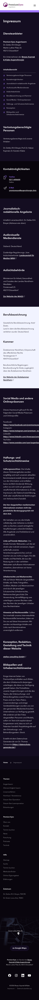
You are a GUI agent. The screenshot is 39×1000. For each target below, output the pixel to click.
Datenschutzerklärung (24, 988)
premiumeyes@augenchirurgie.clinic (22, 190)
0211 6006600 (14, 180)
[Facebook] (9, 975)
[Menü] (34, 5)
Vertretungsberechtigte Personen (19, 75)
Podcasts (6, 841)
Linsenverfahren (9, 792)
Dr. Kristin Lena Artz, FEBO (13, 898)
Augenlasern (8, 784)
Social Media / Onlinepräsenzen (18, 100)
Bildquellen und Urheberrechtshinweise (15, 113)
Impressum (17, 763)
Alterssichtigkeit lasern (11, 788)
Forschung (7, 838)
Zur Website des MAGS (13, 296)
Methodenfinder (9, 872)
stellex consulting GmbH (13, 657)
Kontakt (6, 826)
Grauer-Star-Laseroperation (13, 803)
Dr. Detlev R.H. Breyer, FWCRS (14, 894)
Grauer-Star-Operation (11, 800)
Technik (6, 845)
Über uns (6, 822)
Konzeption (10, 108)
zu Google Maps (20, 948)
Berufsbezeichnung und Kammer (18, 96)
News (5, 834)
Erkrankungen (8, 807)
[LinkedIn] (22, 975)
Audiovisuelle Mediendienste (17, 88)
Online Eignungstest (11, 875)
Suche (5, 864)
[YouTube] (29, 975)
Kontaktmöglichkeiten (14, 79)
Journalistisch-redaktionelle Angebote (21, 83)
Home (5, 763)
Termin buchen (9, 830)
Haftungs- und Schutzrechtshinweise (20, 104)
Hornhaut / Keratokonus (12, 796)
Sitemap (6, 860)
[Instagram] (16, 975)
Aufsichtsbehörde (13, 92)
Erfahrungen (7, 879)
